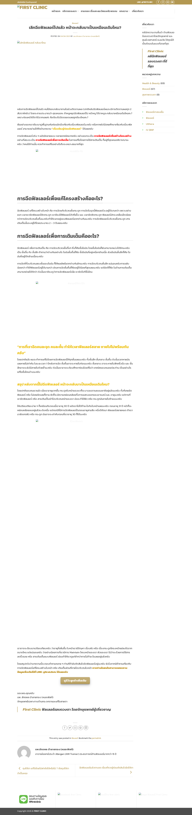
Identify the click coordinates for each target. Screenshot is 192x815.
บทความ (123, 11)
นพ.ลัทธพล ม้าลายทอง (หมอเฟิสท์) (86, 36)
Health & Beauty (151, 83)
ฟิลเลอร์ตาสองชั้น (155, 112)
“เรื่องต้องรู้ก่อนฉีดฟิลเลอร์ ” (67, 129)
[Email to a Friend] (75, 727)
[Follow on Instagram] (163, 2)
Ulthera (150, 124)
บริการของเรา (69, 11)
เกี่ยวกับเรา (138, 11)
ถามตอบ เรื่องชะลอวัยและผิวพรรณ (99, 11)
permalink (96, 738)
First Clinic (32, 709)
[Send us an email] (168, 2)
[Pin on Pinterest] (80, 727)
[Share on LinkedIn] (86, 727)
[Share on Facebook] (64, 727)
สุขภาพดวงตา (149, 94)
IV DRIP (150, 130)
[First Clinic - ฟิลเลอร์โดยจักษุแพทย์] (32, 11)
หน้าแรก (56, 11)
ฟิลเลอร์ (75, 23)
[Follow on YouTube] (172, 2)
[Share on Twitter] (70, 727)
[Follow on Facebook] (158, 2)
